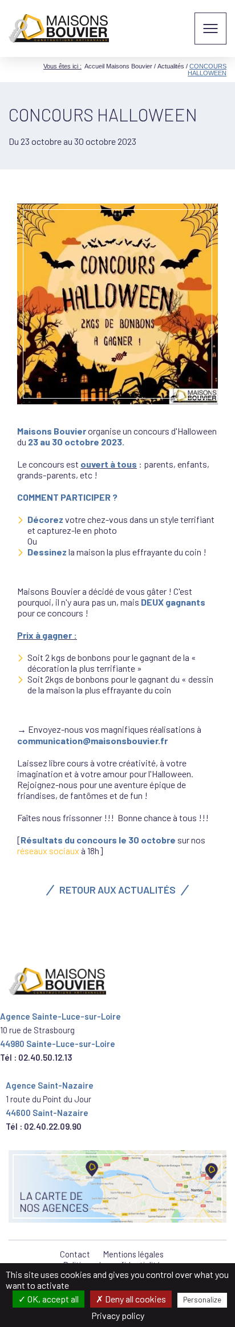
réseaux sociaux (48, 850)
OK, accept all (52, 1298)
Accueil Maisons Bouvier (118, 66)
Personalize (202, 1299)
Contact (75, 1254)
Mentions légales (133, 1254)
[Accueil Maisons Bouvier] (59, 28)
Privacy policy (117, 1315)
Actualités (170, 66)
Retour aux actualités (117, 889)
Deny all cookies (134, 1298)
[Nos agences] (117, 1186)
